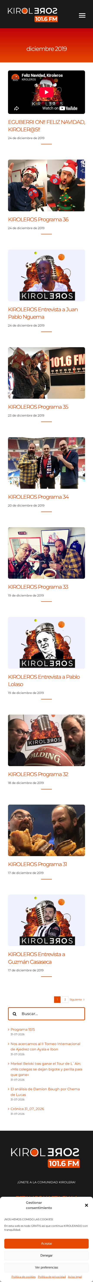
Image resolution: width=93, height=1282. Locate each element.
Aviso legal (75, 1276)
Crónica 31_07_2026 (27, 1109)
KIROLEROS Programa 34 (38, 496)
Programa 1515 (23, 1029)
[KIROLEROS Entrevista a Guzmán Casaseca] (46, 897)
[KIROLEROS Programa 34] (46, 440)
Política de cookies (23, 1276)
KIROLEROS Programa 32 (38, 774)
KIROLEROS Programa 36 (38, 219)
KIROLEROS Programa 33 (38, 586)
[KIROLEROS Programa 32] (46, 717)
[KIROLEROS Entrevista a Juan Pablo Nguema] (46, 252)
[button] (86, 1205)
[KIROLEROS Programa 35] (46, 350)
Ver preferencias (46, 1267)
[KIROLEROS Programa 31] (46, 807)
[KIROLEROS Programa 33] (46, 530)
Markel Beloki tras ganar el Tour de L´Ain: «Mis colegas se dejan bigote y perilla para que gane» (46, 1069)
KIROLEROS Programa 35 (38, 406)
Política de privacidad (52, 1276)
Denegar (46, 1255)
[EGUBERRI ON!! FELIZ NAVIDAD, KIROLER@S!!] (46, 92)
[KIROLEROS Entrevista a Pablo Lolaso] (46, 620)
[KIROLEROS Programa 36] (46, 162)
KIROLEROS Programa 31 (37, 864)
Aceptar (46, 1243)
